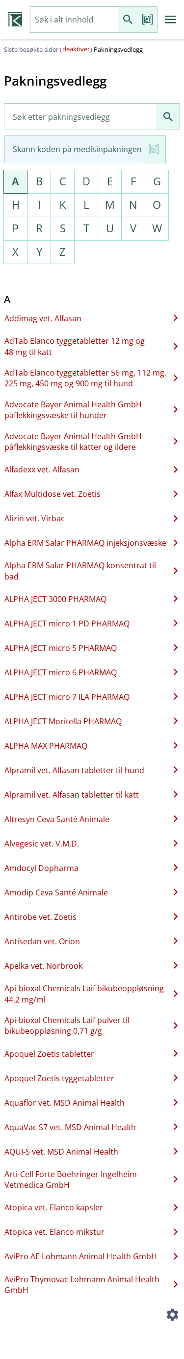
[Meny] (170, 19)
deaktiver (76, 49)
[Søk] (127, 20)
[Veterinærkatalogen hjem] (15, 19)
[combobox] (74, 20)
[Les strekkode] (147, 20)
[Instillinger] (172, 1316)
